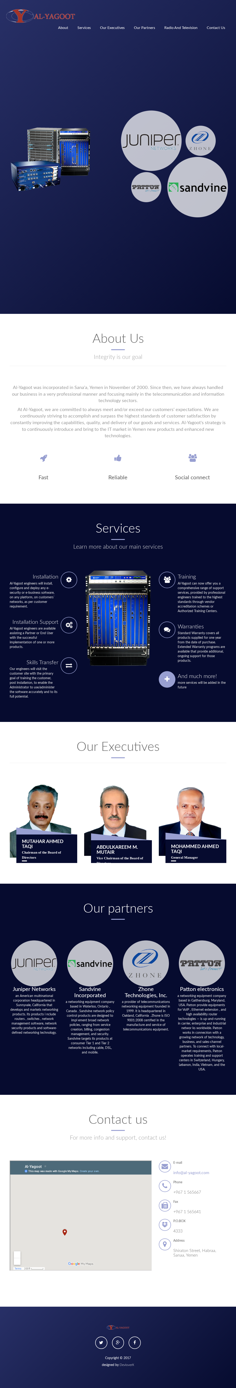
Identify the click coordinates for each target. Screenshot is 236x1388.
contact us (216, 28)
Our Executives (112, 28)
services (84, 28)
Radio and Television (181, 28)
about (63, 28)
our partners (144, 28)
